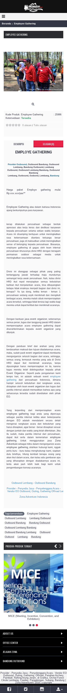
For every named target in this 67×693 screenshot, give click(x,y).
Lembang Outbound (40, 518)
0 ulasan (26, 125)
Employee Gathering (38, 513)
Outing (35, 491)
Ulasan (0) (48, 144)
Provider (11, 488)
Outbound (25, 491)
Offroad (55, 491)
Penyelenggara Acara (47, 488)
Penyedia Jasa (26, 488)
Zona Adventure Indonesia (34, 496)
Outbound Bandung (45, 483)
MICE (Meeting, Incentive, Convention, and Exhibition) (33, 617)
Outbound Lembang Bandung (20, 527)
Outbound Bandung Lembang (20, 532)
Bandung (36, 537)
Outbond (9, 537)
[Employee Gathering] (33, 71)
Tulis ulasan (40, 125)
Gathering (45, 491)
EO (17, 491)
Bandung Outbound (39, 522)
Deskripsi (19, 144)
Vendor (11, 491)
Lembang (23, 537)
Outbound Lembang (22, 483)
